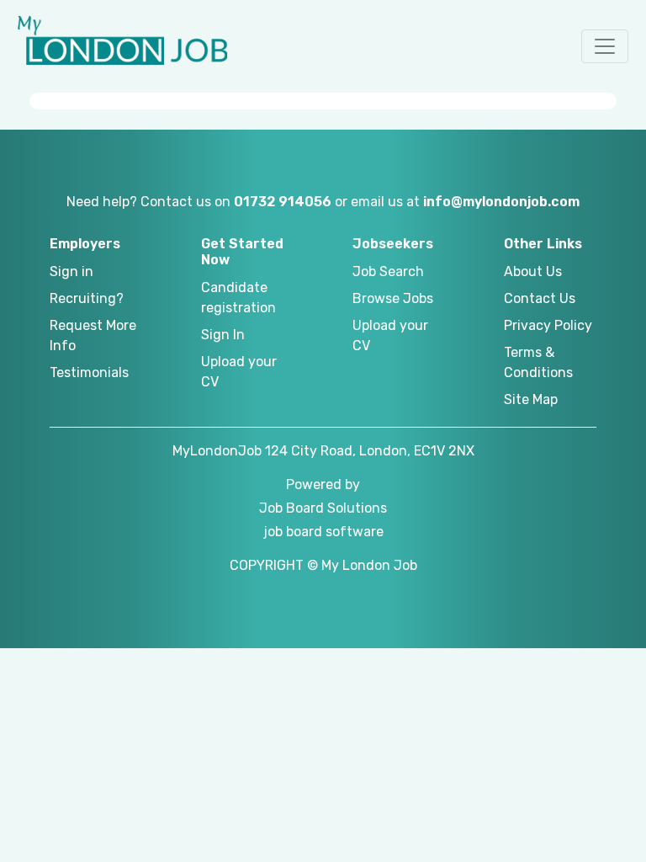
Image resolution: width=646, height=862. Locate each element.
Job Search (388, 271)
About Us (533, 271)
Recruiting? (87, 298)
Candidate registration (238, 297)
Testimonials (89, 372)
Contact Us (539, 298)
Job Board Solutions (323, 508)
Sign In (223, 335)
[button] (604, 46)
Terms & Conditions (538, 362)
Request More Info (93, 335)
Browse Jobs (392, 298)
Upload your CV (239, 372)
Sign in (71, 271)
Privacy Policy (548, 325)
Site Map (531, 399)
